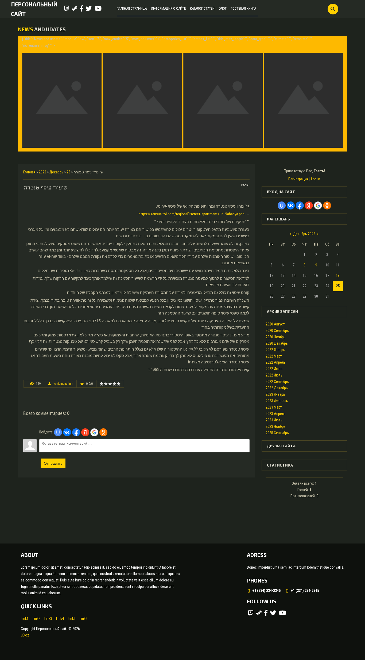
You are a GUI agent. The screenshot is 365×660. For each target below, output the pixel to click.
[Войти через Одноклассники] (103, 432)
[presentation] (26, 93)
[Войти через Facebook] (76, 432)
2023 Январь (275, 394)
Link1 (25, 618)
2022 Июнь (274, 369)
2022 (42, 172)
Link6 (83, 618)
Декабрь (56, 172)
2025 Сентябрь (277, 433)
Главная (29, 172)
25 (68, 172)
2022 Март (274, 356)
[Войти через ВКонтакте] (67, 432)
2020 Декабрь (277, 343)
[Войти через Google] (94, 432)
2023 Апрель (276, 413)
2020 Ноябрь (276, 337)
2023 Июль (274, 420)
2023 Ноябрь (276, 426)
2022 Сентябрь (277, 381)
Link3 (48, 618)
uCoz (25, 635)
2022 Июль (274, 375)
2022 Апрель (276, 362)
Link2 (36, 618)
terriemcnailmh (63, 384)
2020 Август (275, 324)
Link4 (60, 618)
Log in (315, 179)
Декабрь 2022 (304, 234)
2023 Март (274, 407)
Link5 (72, 618)
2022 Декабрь (277, 388)
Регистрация (298, 179)
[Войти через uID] (58, 432)
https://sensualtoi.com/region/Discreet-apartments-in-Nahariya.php (191, 214)
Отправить (53, 463)
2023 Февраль (277, 401)
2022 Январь (275, 350)
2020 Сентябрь (277, 330)
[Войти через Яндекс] (85, 432)
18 (338, 275)
